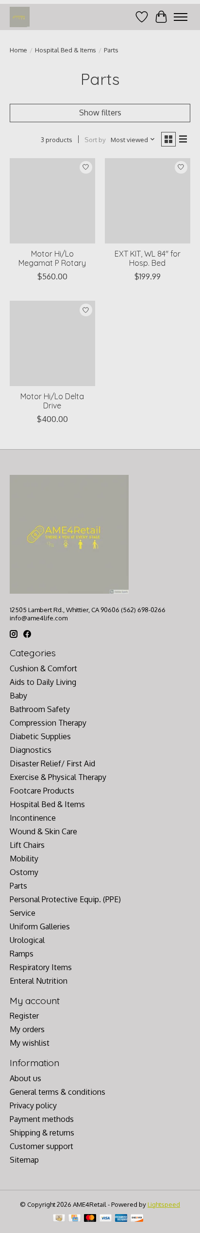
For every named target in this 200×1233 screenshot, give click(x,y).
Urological (27, 940)
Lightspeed (164, 1204)
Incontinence (33, 818)
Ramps (21, 953)
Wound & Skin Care (43, 831)
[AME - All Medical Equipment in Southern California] (20, 17)
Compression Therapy (48, 723)
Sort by (95, 139)
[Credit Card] (74, 1218)
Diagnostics (30, 750)
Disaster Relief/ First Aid (52, 763)
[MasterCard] (90, 1218)
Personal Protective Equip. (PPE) (65, 899)
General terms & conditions (57, 1092)
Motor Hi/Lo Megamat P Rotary (52, 258)
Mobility (24, 858)
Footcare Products (42, 790)
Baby (18, 695)
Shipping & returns (42, 1132)
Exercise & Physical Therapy (58, 777)
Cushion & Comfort (43, 668)
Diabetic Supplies (40, 736)
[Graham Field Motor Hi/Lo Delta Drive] (52, 343)
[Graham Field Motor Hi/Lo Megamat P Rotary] (52, 200)
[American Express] (121, 1218)
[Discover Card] (137, 1218)
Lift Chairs (27, 845)
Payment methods (42, 1119)
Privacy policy (33, 1105)
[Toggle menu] (180, 17)
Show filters (100, 112)
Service (22, 913)
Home (18, 50)
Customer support (41, 1146)
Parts (18, 886)
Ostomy (24, 872)
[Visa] (106, 1218)
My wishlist (30, 1043)
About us (25, 1078)
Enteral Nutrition (38, 981)
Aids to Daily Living (43, 682)
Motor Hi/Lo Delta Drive (52, 400)
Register (24, 1016)
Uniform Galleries (40, 926)
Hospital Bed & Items (65, 50)
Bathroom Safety (40, 709)
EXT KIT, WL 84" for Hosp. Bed (148, 258)
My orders (27, 1029)
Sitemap (24, 1160)
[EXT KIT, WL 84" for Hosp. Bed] (147, 200)
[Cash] (59, 1218)
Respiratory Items (41, 967)
